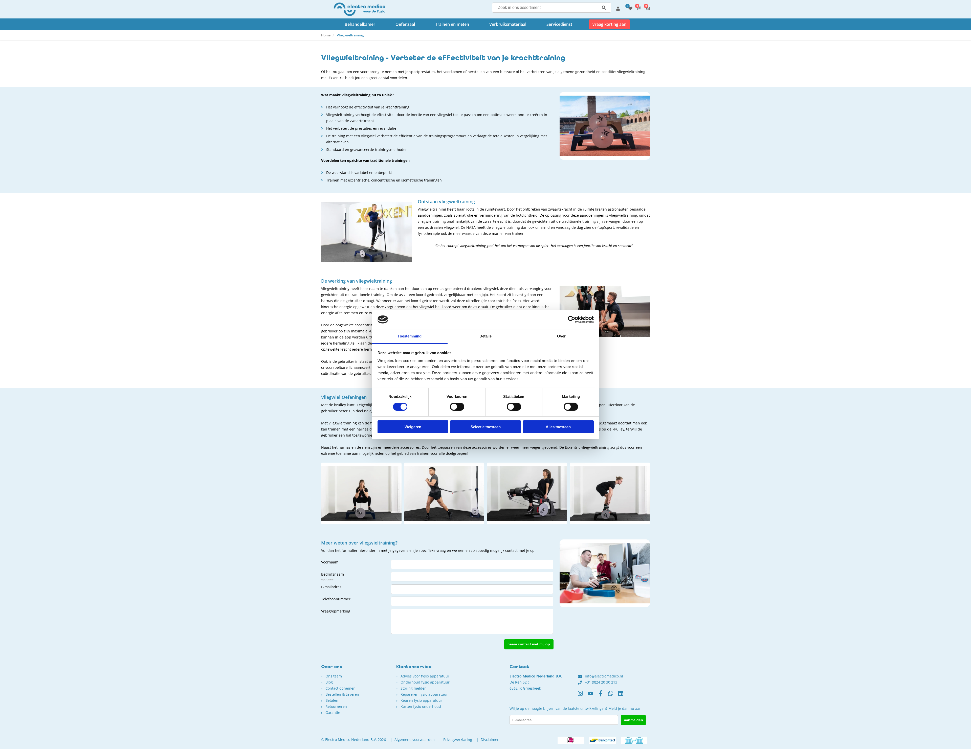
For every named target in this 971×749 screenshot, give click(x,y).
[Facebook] (603, 695)
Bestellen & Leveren (342, 694)
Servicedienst (559, 24)
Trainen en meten (452, 24)
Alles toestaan (558, 427)
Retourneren (336, 706)
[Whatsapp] (613, 695)
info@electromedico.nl (604, 676)
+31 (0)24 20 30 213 (601, 682)
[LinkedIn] (623, 695)
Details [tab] (485, 336)
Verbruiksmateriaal (507, 24)
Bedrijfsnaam (332, 576)
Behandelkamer (360, 24)
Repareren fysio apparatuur (424, 694)
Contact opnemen (340, 688)
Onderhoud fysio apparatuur (425, 682)
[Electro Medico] (359, 9)
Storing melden (414, 688)
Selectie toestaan (486, 427)
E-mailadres (331, 586)
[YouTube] (593, 695)
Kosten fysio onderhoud (421, 706)
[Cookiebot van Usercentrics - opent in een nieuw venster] (571, 319)
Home (325, 35)
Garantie (332, 712)
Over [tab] (561, 336)
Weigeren (413, 427)
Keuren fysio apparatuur (421, 700)
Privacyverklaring (457, 739)
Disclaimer (490, 739)
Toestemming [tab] (410, 336)
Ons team (333, 676)
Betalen (331, 700)
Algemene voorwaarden (414, 739)
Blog (329, 682)
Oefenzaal (405, 24)
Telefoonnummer (335, 599)
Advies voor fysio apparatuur (425, 676)
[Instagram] (583, 695)
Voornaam (329, 562)
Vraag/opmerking (335, 611)
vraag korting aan (609, 24)
